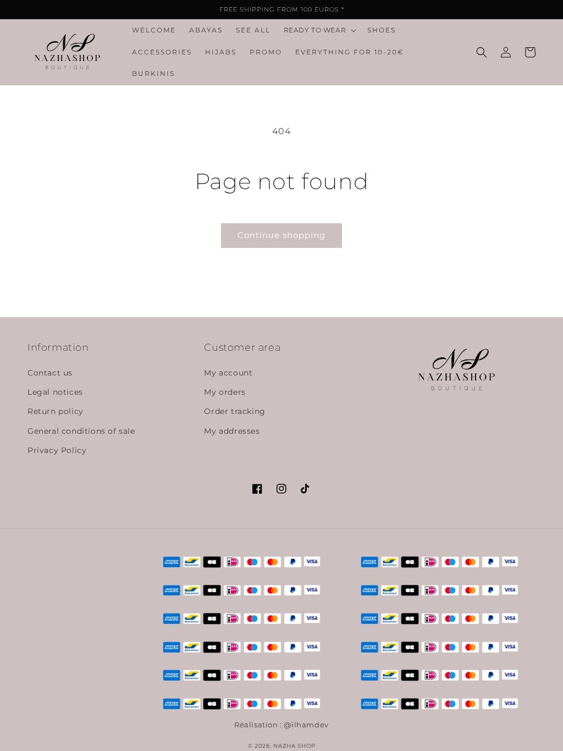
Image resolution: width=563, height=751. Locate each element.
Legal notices (55, 392)
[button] (319, 30)
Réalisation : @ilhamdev (281, 724)
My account (228, 373)
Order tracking (234, 411)
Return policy (55, 411)
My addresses (232, 431)
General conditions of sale (81, 431)
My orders (224, 392)
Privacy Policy (56, 450)
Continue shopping (281, 235)
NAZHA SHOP (294, 745)
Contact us (50, 373)
